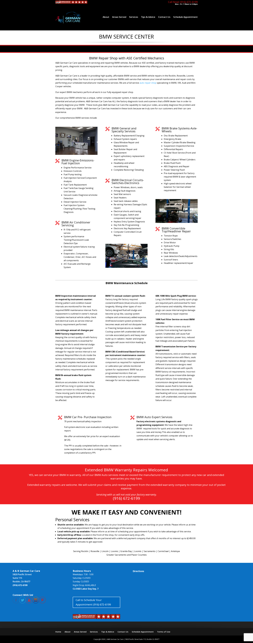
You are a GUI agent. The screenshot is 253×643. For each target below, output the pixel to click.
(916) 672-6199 (126, 498)
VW (179, 82)
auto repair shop (148, 82)
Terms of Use (163, 631)
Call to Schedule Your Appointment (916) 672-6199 (93, 602)
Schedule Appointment (185, 17)
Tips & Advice (148, 17)
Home (58, 631)
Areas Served (119, 17)
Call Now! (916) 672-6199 (183, 2)
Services (133, 17)
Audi (184, 82)
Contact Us (164, 17)
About (106, 17)
